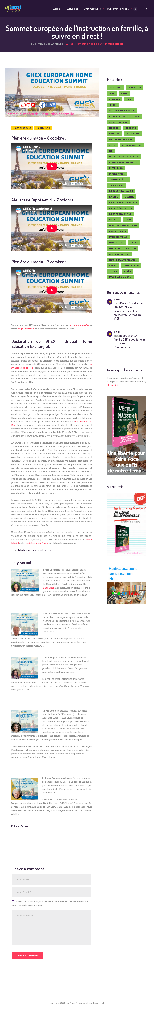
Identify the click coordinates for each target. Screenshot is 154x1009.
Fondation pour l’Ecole (36, 542)
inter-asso (116, 168)
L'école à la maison (121, 191)
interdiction (117, 174)
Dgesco (114, 128)
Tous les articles (50, 44)
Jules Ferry (116, 185)
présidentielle (118, 237)
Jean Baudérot (118, 179)
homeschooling (132, 145)
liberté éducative (120, 214)
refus (134, 242)
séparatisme (131, 265)
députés (114, 133)
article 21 (135, 88)
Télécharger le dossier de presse (34, 549)
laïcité (113, 197)
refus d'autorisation (122, 248)
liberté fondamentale (123, 202)
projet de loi (117, 231)
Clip (129, 99)
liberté (129, 197)
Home (32, 44)
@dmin (117, 299)
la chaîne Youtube (79, 325)
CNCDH (113, 105)
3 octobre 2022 (22, 128)
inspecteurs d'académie (123, 156)
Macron (114, 220)
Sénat (113, 265)
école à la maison (120, 277)
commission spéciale (121, 110)
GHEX (112, 145)
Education (132, 133)
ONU (128, 220)
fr (32, 367)
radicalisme (116, 242)
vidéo (127, 271)
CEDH (124, 93)
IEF (111, 151)
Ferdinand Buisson (120, 139)
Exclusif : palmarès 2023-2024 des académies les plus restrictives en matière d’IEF (128, 311)
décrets (131, 128)
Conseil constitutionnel (124, 116)
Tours (113, 271)
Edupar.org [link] (48, 587)
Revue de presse (119, 254)
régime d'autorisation (123, 260)
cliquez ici (112, 385)
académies (115, 88)
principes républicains (123, 225)
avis (111, 93)
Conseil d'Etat (118, 122)
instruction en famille (123, 162)
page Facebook (26, 328)
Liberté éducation (120, 208)
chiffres (114, 99)
